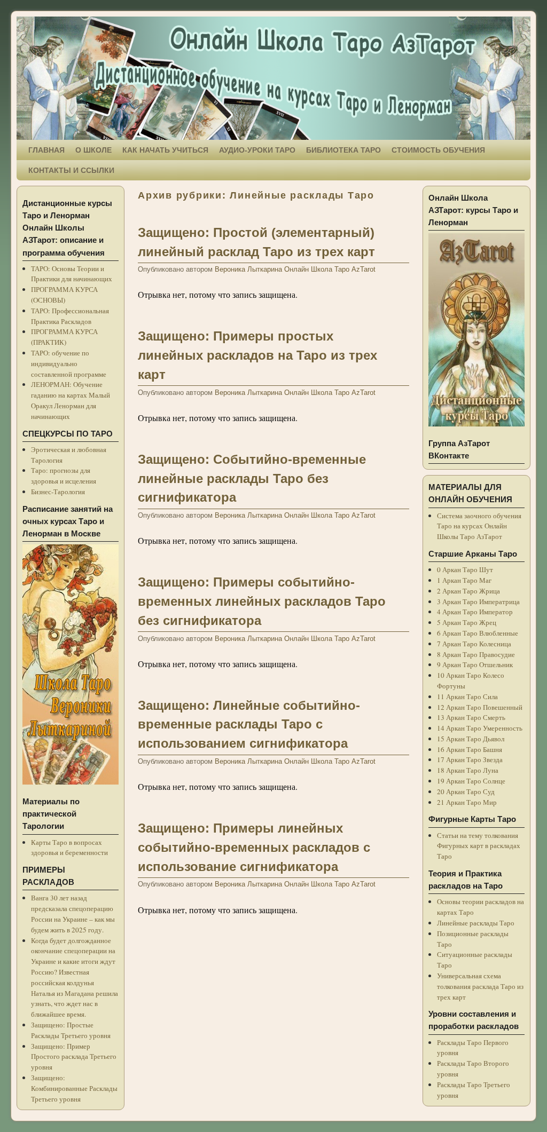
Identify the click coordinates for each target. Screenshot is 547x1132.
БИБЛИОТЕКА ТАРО (343, 150)
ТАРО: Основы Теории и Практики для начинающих (71, 274)
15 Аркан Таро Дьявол (470, 738)
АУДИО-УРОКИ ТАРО (257, 150)
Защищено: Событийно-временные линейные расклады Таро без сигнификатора (252, 478)
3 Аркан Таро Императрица (478, 601)
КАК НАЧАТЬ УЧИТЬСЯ (165, 150)
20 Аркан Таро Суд (466, 791)
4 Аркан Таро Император (475, 611)
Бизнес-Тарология (58, 491)
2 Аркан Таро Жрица (468, 591)
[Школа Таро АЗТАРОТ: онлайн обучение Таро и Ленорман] (273, 78)
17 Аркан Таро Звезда (470, 759)
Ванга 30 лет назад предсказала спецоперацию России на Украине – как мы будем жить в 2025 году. (73, 913)
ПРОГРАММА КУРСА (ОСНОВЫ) (64, 294)
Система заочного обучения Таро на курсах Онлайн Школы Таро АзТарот (479, 526)
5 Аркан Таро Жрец (466, 622)
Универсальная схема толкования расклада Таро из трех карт (480, 986)
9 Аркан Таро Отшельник (475, 664)
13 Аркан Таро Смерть (471, 717)
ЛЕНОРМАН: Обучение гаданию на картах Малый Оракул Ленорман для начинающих (70, 400)
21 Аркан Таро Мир (467, 802)
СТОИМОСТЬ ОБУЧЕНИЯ (438, 150)
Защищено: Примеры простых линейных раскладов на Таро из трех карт (257, 355)
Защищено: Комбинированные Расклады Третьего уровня (74, 1088)
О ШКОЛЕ (93, 150)
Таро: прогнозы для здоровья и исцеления (63, 475)
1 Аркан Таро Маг (464, 580)
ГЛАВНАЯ (46, 150)
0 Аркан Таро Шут (465, 569)
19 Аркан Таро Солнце (471, 781)
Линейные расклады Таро (475, 923)
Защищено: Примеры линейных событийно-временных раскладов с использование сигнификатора (254, 847)
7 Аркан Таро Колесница (474, 643)
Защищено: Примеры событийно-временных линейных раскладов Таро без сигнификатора (262, 601)
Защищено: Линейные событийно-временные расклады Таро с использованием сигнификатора (249, 724)
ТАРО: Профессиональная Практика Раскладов (70, 316)
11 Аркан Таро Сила (467, 696)
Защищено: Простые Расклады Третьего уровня (71, 1030)
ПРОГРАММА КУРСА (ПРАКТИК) (64, 337)
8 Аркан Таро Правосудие (476, 654)
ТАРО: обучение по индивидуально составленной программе (68, 363)
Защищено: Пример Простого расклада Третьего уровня (73, 1056)
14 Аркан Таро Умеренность (479, 728)
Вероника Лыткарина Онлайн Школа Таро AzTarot (295, 269)
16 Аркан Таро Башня (469, 749)
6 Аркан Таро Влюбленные (477, 633)
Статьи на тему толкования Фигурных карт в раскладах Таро (478, 845)
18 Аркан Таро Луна (467, 770)
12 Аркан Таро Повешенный (479, 707)
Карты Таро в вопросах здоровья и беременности (69, 847)
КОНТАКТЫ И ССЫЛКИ (71, 170)
